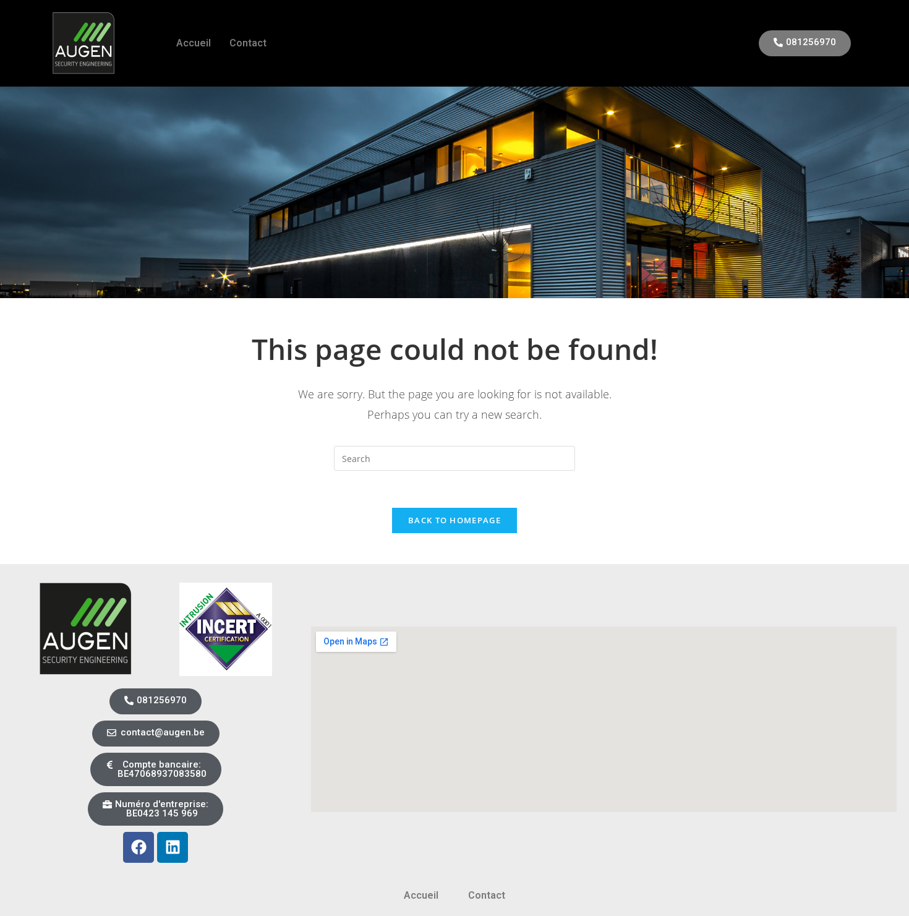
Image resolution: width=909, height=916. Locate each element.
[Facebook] (138, 847)
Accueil (193, 43)
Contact (248, 43)
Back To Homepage (454, 520)
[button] (155, 769)
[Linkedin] (172, 847)
